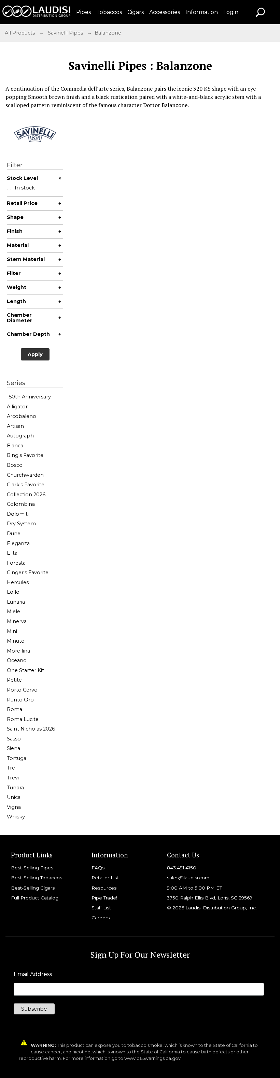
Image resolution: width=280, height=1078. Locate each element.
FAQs (98, 867)
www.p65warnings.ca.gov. (153, 1058)
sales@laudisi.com (188, 877)
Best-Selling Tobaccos (36, 877)
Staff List (101, 907)
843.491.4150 (181, 867)
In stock (25, 188)
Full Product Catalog (34, 897)
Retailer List (105, 877)
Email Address (33, 974)
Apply (35, 354)
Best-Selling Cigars (33, 888)
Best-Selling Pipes (32, 867)
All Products (20, 33)
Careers (101, 917)
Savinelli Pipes (65, 33)
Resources (104, 888)
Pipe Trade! (104, 897)
